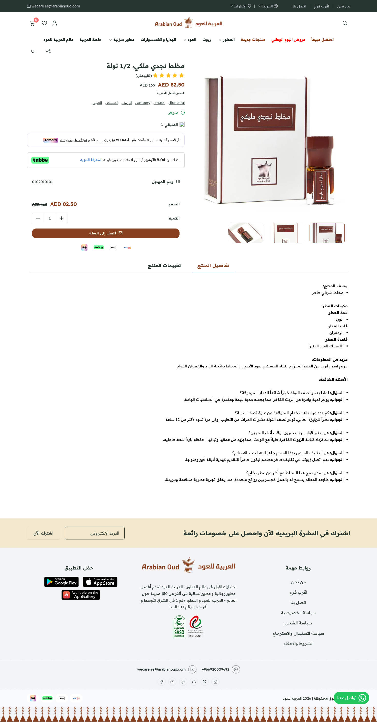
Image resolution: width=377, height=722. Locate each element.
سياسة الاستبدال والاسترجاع (298, 633)
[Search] (344, 23)
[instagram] (215, 682)
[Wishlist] (44, 23)
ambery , (142, 102)
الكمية (174, 218)
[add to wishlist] (33, 51)
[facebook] (161, 682)
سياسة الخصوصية (298, 612)
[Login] (54, 23)
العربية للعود (292, 698)
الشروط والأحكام (298, 643)
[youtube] (172, 682)
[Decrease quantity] (38, 218)
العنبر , (97, 102)
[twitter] (205, 682)
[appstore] (100, 582)
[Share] (48, 51)
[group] (269, 132)
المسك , (111, 102)
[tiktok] (183, 682)
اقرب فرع (321, 6)
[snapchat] (194, 682)
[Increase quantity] (61, 218)
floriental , (176, 102)
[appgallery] (81, 595)
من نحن (343, 6)
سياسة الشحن (298, 622)
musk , (159, 102)
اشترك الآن (43, 533)
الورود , (126, 102)
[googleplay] (61, 582)
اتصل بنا (299, 6)
